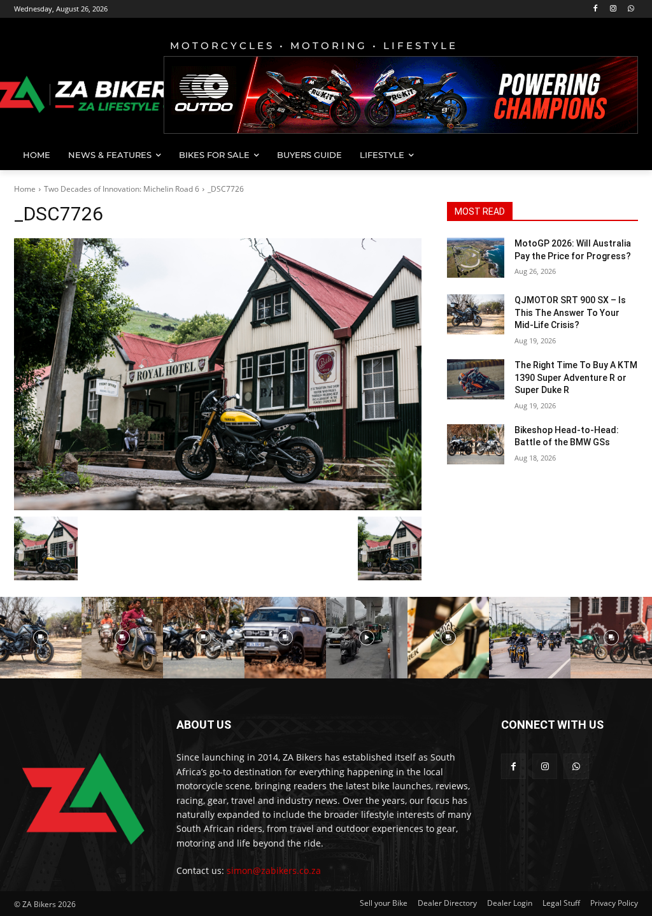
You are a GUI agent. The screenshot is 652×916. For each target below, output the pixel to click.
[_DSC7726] (218, 374)
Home (25, 188)
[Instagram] (613, 9)
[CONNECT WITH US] (569, 743)
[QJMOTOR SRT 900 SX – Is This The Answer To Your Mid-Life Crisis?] (475, 314)
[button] (622, 155)
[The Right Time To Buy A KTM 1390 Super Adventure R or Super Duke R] (475, 379)
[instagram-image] (41, 637)
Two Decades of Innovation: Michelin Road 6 (121, 188)
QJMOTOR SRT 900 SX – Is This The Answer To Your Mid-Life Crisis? (570, 312)
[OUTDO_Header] (401, 95)
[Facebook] (595, 9)
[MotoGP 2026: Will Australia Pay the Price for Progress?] (475, 258)
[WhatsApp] (630, 9)
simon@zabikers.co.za (274, 870)
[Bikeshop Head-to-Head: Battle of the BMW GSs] (475, 444)
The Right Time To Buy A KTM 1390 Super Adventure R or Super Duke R (575, 377)
